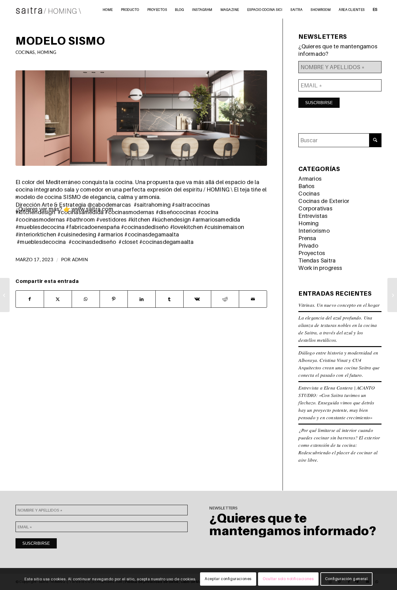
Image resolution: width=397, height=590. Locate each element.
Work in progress (320, 268)
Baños (306, 186)
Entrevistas (313, 216)
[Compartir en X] (58, 299)
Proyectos (311, 253)
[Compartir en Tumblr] (169, 299)
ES (375, 9)
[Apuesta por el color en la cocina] (392, 295)
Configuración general (346, 579)
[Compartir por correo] (253, 299)
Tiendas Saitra (317, 260)
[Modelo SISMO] (141, 118)
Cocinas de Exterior (323, 201)
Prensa (307, 238)
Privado (308, 245)
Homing (46, 52)
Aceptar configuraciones (228, 579)
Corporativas (315, 208)
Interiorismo (313, 230)
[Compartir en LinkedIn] (141, 299)
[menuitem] (108, 9)
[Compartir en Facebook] (30, 299)
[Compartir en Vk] (197, 299)
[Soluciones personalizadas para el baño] (5, 295)
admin (80, 260)
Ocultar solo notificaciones (288, 579)
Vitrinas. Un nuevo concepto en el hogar (339, 305)
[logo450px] (49, 9)
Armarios (310, 178)
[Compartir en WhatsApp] (86, 299)
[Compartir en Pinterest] (113, 299)
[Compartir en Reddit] (225, 299)
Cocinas (25, 52)
